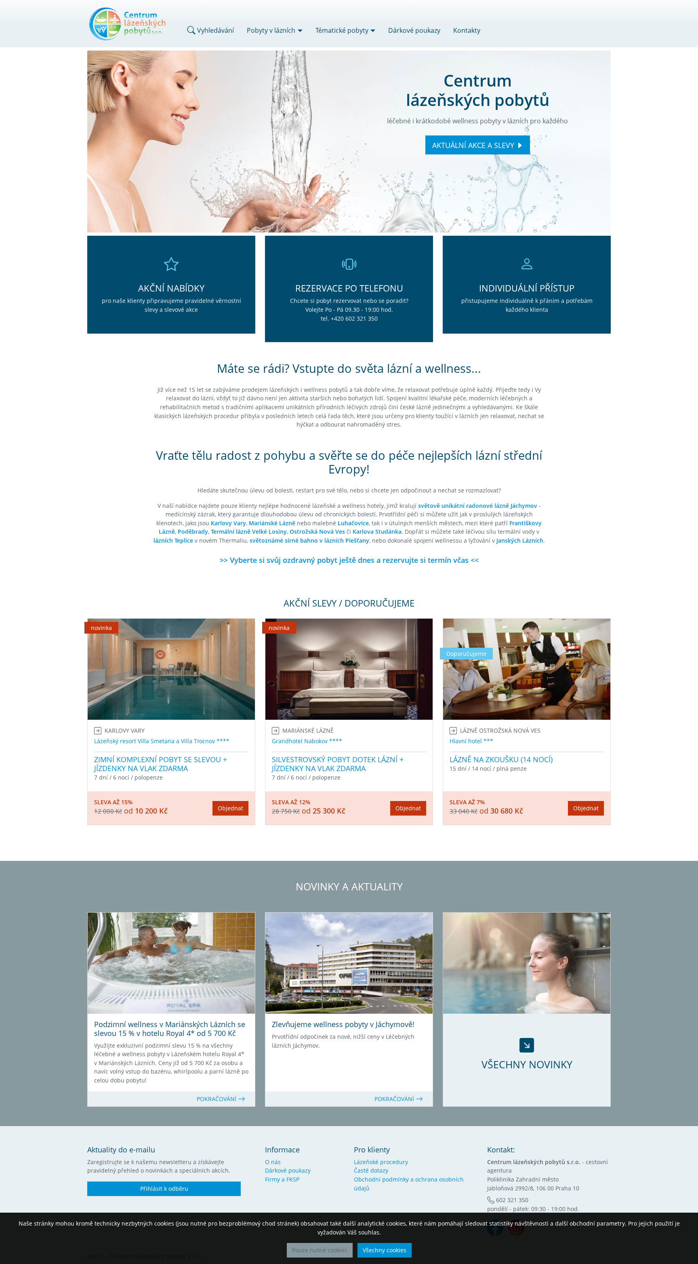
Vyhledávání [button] (215, 30)
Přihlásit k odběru (164, 1188)
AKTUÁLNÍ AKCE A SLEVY (473, 145)
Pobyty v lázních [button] (271, 30)
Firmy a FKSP (282, 1179)
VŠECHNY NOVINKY (526, 1064)
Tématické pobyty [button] (341, 30)
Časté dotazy (371, 1170)
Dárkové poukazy (414, 30)
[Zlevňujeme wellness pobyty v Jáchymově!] (349, 963)
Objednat (230, 808)
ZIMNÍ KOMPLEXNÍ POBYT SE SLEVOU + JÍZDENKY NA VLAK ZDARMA (160, 764)
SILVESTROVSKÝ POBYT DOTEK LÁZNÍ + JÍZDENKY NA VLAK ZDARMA (338, 764)
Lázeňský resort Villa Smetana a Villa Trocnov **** (161, 741)
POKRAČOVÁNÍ (217, 1099)
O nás (273, 1162)
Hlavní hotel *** (471, 741)
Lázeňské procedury (381, 1162)
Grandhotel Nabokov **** (307, 741)
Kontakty (466, 30)
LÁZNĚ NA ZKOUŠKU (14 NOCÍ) (501, 759)
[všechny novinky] (526, 963)
